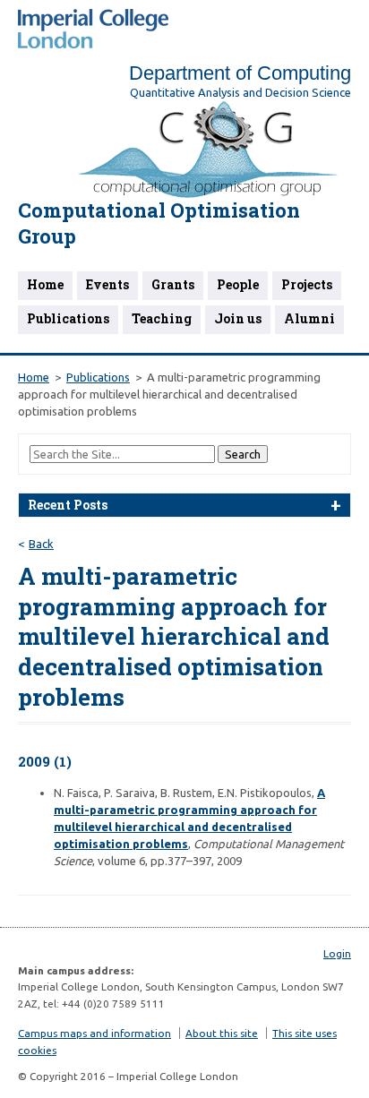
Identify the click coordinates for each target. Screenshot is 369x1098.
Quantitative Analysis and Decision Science (240, 92)
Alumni (309, 318)
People (238, 284)
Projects (306, 284)
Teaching (162, 318)
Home (45, 284)
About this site (221, 1033)
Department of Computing (240, 73)
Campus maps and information (94, 1033)
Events (107, 284)
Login (337, 953)
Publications (68, 318)
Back (41, 543)
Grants (172, 284)
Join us (238, 318)
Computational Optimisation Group (159, 223)
